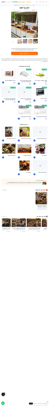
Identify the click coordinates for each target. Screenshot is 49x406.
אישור (31, 403)
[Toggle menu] (46, 2)
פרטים (34, 403)
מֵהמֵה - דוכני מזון (24, 2)
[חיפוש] (37, 2)
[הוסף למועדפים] (13, 42)
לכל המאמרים (4, 216)
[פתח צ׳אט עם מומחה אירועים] (3, 394)
